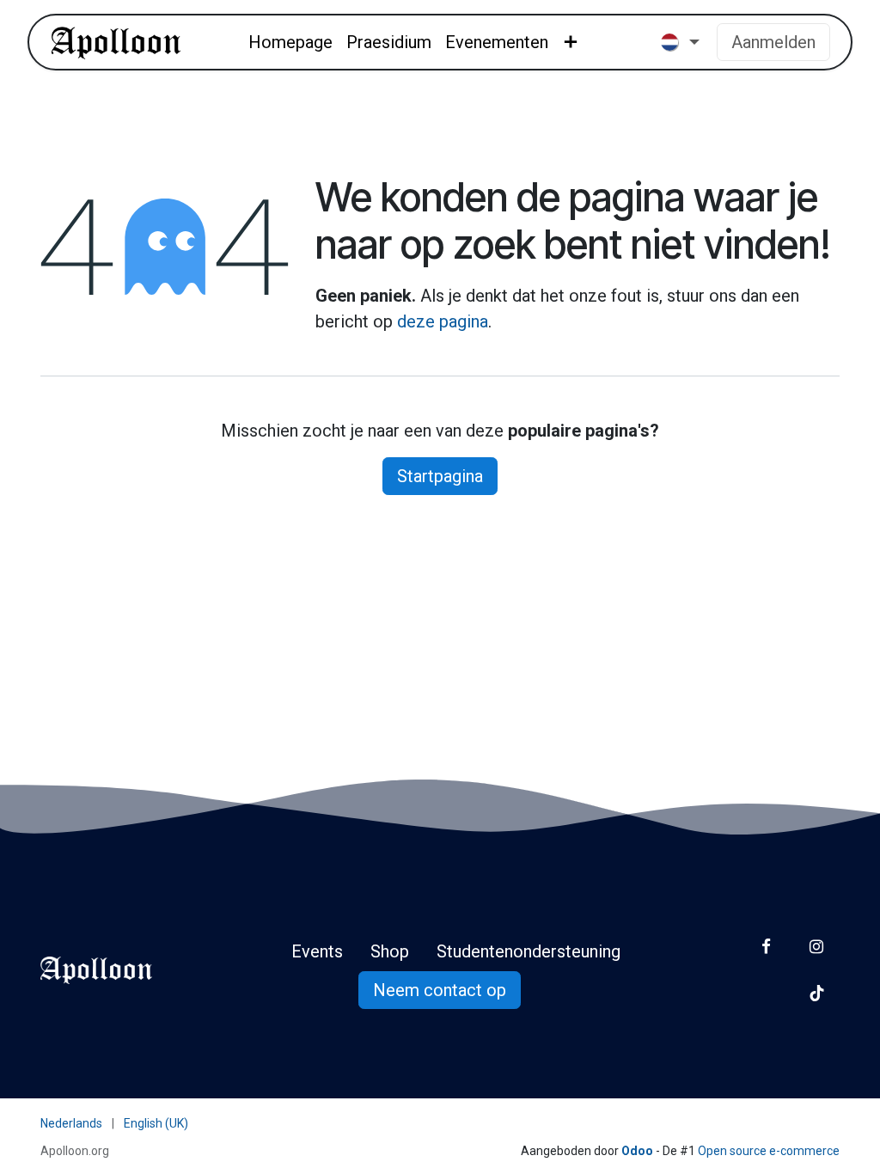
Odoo (638, 1151)
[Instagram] (817, 946)
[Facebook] (766, 946)
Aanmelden (773, 42)
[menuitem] (290, 42)
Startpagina (440, 476)
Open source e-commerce (769, 1151)
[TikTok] (817, 993)
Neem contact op (439, 990)
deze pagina (442, 321)
